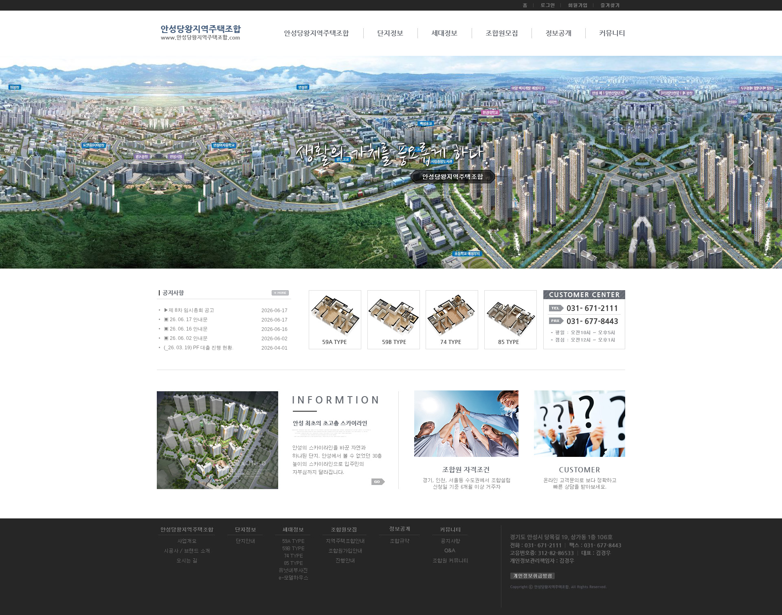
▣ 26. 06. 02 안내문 (186, 338)
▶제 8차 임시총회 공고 (189, 310)
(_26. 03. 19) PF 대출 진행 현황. (198, 347)
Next (751, 165)
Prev (30, 165)
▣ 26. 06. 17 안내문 (186, 319)
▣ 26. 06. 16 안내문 (186, 329)
